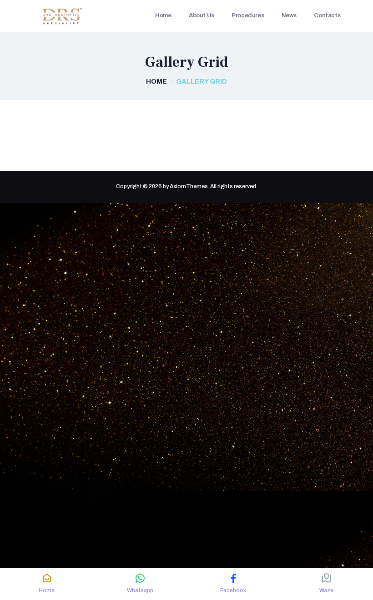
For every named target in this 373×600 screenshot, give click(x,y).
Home (156, 81)
